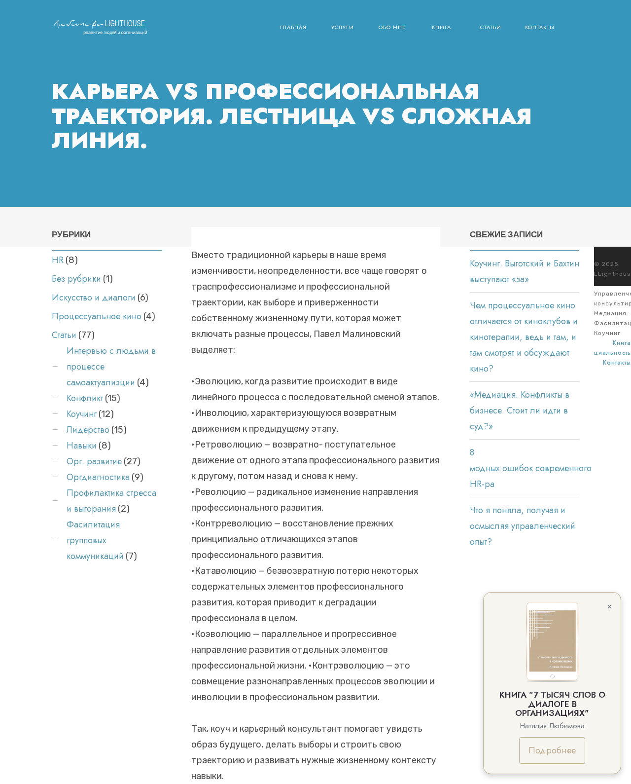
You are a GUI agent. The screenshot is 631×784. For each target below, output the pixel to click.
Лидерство (88, 429)
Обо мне (392, 27)
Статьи (490, 27)
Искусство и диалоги (94, 297)
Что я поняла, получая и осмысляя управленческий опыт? (522, 526)
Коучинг (82, 414)
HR (58, 260)
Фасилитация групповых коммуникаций (95, 540)
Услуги (342, 27)
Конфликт (85, 398)
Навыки (82, 445)
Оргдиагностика (98, 477)
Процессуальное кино (96, 316)
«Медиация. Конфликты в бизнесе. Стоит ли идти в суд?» (519, 410)
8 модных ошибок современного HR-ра (531, 468)
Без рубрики (76, 278)
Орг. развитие (94, 461)
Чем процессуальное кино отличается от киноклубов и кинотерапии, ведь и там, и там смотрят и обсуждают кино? (524, 337)
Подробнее (552, 750)
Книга (441, 27)
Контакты (540, 27)
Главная (293, 27)
